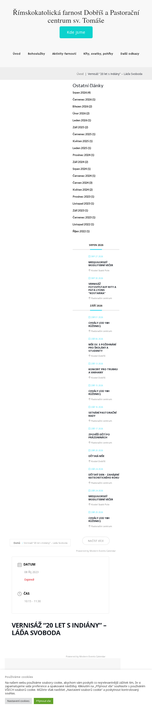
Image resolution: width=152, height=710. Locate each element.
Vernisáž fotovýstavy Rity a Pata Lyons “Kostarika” (102, 288)
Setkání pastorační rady (102, 414)
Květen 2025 (81, 141)
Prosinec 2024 (81, 155)
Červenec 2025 (82, 134)
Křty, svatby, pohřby (98, 54)
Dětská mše (96, 456)
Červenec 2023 (82, 217)
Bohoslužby (36, 54)
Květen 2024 (81, 189)
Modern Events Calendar (103, 550)
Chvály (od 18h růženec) (98, 324)
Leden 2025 (80, 148)
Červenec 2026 (82, 99)
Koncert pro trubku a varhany (103, 370)
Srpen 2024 (80, 168)
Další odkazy (130, 54)
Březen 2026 (80, 106)
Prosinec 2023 (81, 196)
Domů (17, 542)
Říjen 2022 (79, 231)
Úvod (16, 54)
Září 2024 (78, 161)
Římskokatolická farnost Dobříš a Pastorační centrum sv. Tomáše (76, 16)
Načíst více (96, 541)
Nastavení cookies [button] (18, 701)
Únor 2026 (79, 113)
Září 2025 (78, 127)
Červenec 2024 (82, 175)
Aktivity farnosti (64, 54)
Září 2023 (78, 210)
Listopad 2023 (81, 203)
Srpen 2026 (80, 92)
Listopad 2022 (81, 224)
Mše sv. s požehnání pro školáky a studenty (102, 347)
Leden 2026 (80, 120)
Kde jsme (76, 32)
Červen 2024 (81, 182)
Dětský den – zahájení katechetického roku (103, 476)
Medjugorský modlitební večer (100, 263)
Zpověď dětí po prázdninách (99, 436)
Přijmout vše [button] (43, 701)
